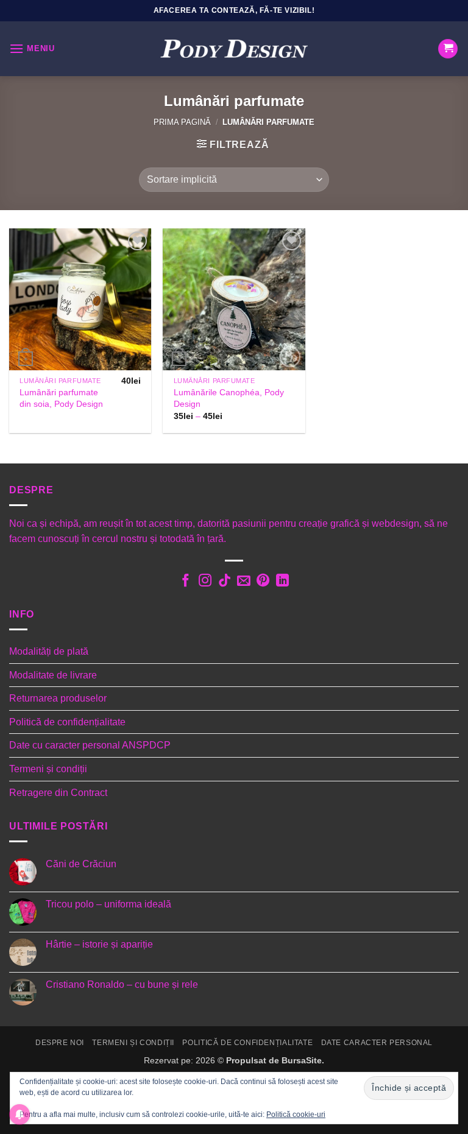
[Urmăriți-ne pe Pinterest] (263, 581)
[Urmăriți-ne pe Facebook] (185, 581)
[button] (32, 48)
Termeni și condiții (48, 769)
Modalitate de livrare (53, 675)
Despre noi (59, 1042)
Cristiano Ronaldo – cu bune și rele (122, 984)
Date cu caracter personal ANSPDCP (90, 745)
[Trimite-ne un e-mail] (243, 581)
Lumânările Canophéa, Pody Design (229, 398)
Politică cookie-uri (295, 1114)
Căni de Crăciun (81, 864)
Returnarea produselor (58, 698)
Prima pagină (182, 122)
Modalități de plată (48, 651)
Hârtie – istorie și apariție (99, 944)
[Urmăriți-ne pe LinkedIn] (282, 581)
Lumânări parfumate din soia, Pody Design (61, 398)
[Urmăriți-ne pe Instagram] (204, 581)
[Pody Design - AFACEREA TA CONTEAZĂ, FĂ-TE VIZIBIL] (234, 49)
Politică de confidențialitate (67, 722)
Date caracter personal (377, 1042)
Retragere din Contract (58, 792)
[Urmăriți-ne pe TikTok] (224, 581)
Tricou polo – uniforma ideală (108, 904)
